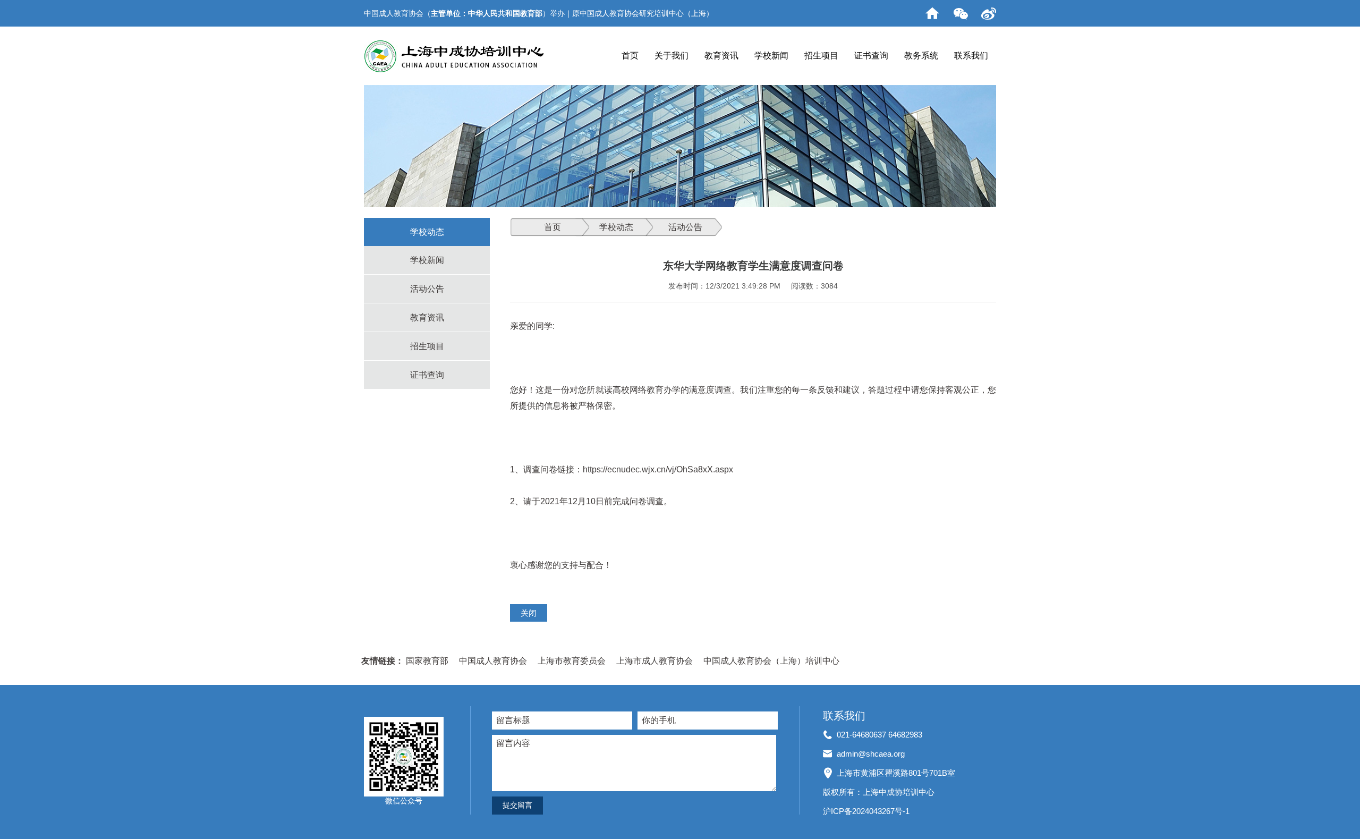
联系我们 (971, 55)
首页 (630, 55)
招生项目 (821, 55)
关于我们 (671, 55)
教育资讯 (721, 55)
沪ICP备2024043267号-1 (866, 811)
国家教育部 (427, 660)
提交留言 (517, 805)
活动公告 (427, 288)
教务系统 (921, 55)
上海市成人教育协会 (654, 660)
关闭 (529, 612)
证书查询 (871, 55)
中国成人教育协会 (493, 660)
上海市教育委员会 (572, 660)
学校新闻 (771, 55)
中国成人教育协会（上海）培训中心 (771, 660)
